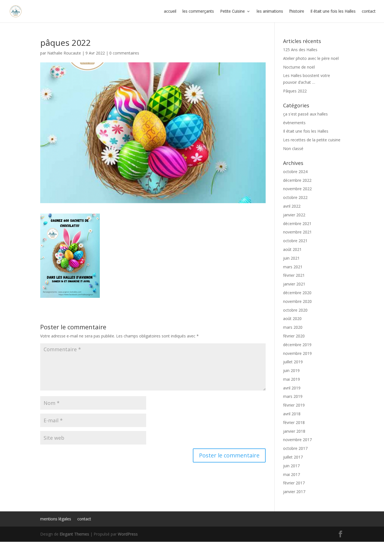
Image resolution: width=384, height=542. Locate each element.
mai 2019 (291, 379)
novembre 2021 (297, 232)
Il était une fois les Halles (333, 11)
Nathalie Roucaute (64, 53)
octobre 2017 (295, 448)
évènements (294, 122)
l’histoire (296, 11)
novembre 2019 (297, 353)
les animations (270, 11)
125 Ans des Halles (300, 49)
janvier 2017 (294, 491)
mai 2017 (291, 474)
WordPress (128, 534)
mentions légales (55, 518)
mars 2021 (292, 266)
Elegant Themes (74, 534)
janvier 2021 (294, 284)
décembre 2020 (297, 292)
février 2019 (294, 405)
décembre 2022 (297, 180)
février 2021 (294, 275)
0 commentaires (124, 53)
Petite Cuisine (232, 11)
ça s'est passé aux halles (305, 114)
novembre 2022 (297, 188)
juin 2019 (291, 370)
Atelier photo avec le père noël (311, 58)
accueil (170, 11)
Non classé (293, 148)
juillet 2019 (293, 361)
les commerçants (198, 11)
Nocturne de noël (299, 67)
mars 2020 (292, 327)
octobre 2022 (295, 197)
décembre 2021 (297, 223)
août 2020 (292, 318)
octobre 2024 (295, 171)
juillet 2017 (293, 457)
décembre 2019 (297, 344)
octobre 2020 (295, 310)
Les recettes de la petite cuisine (311, 139)
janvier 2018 (294, 431)
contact (369, 11)
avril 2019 (292, 388)
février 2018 (294, 422)
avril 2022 (292, 206)
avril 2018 (292, 413)
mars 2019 (292, 396)
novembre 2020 (297, 301)
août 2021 (292, 249)
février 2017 (294, 483)
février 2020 (294, 336)
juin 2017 (291, 465)
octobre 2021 (295, 240)
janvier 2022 (294, 214)
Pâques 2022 (295, 91)
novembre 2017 (297, 439)
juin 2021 (291, 258)
